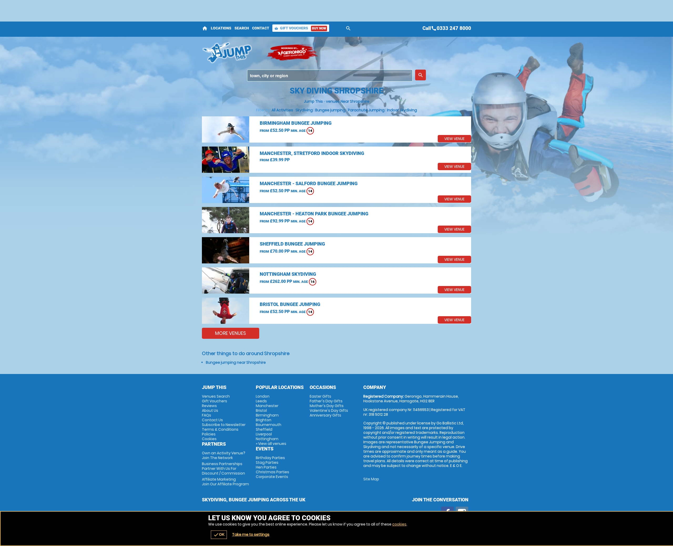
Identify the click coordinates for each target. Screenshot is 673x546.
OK (219, 535)
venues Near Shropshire (347, 101)
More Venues (230, 333)
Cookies (209, 438)
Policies (209, 434)
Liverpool (264, 434)
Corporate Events (272, 476)
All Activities (282, 110)
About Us (210, 410)
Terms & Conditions (220, 429)
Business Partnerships (223, 468)
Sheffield (264, 429)
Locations (221, 28)
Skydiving (304, 110)
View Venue (454, 138)
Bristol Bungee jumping (290, 304)
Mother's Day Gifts (327, 405)
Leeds (261, 401)
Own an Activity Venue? (223, 455)
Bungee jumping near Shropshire (236, 362)
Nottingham (267, 438)
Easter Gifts (320, 396)
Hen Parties (266, 467)
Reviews (209, 405)
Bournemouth (268, 424)
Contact (260, 28)
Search (241, 28)
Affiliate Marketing (225, 482)
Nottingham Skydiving (288, 274)
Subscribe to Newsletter (224, 424)
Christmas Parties (272, 472)
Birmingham (267, 415)
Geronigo (292, 52)
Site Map (371, 479)
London (262, 396)
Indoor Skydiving (402, 110)
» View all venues (271, 443)
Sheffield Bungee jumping (292, 244)
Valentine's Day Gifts (329, 410)
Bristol (261, 410)
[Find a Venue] (329, 75)
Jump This (313, 101)
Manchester (267, 405)
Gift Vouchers (300, 28)
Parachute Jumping (366, 110)
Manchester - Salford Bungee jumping (309, 183)
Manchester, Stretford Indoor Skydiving (312, 153)
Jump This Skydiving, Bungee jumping (231, 52)
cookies (399, 524)
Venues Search (216, 396)
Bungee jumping (330, 110)
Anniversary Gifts (325, 415)
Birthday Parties (270, 457)
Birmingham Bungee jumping (296, 123)
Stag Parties (267, 462)
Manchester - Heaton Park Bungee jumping (314, 213)
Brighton (263, 420)
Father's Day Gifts (326, 401)
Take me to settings (250, 534)
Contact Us (212, 420)
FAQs (206, 415)
